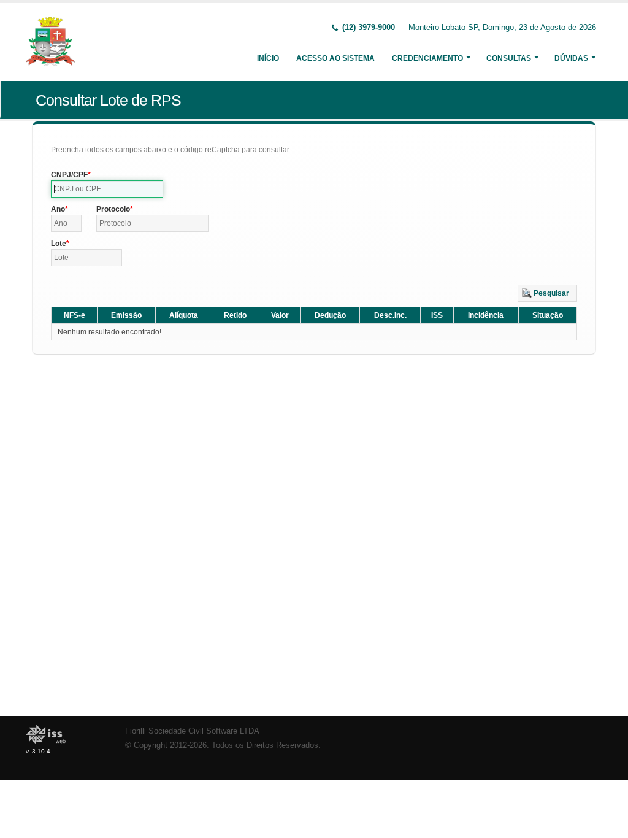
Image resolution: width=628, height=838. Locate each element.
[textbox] (107, 189)
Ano (58, 209)
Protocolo (113, 209)
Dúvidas (571, 58)
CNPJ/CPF (69, 175)
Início (268, 58)
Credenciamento (427, 58)
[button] (547, 293)
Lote (58, 243)
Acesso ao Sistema (335, 58)
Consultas (508, 58)
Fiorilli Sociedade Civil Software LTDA (192, 731)
